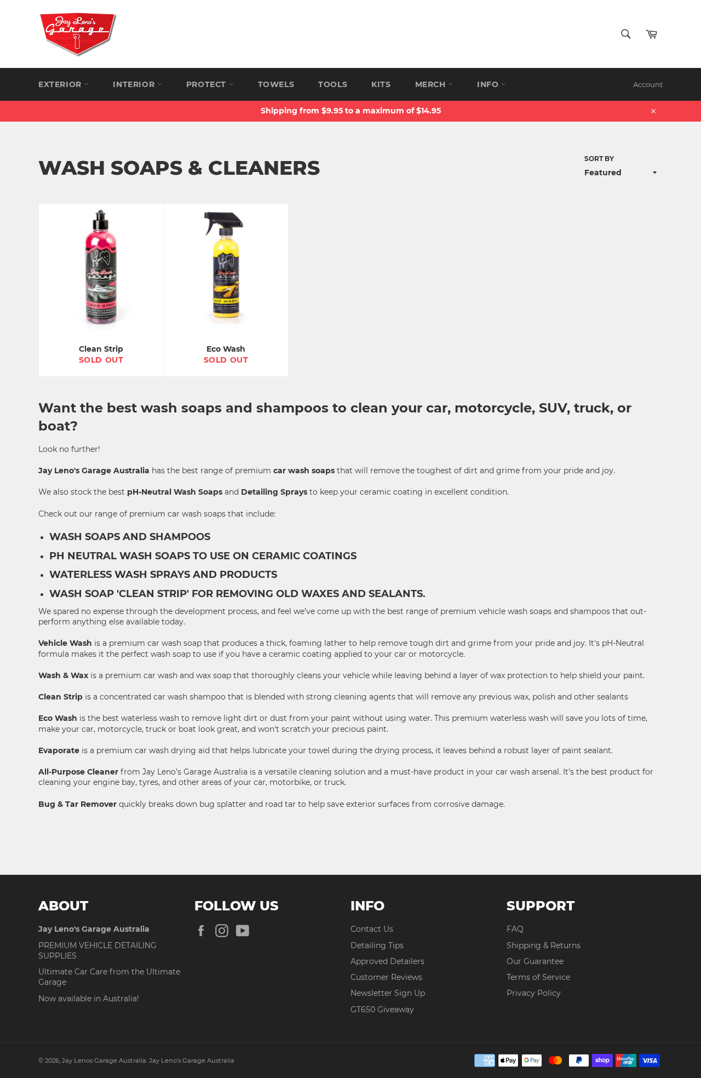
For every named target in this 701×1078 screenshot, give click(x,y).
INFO (489, 84)
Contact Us (371, 929)
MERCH (432, 84)
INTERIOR (135, 84)
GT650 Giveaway (382, 1009)
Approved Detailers (387, 961)
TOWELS (276, 84)
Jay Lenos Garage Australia (104, 1060)
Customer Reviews (386, 977)
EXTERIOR (61, 84)
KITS (380, 84)
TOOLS (332, 84)
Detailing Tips (377, 945)
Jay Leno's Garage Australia (191, 1060)
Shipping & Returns (544, 945)
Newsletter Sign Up (387, 993)
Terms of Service (538, 977)
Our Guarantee (535, 961)
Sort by (599, 158)
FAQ (515, 929)
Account (648, 84)
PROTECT (207, 84)
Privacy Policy (534, 993)
